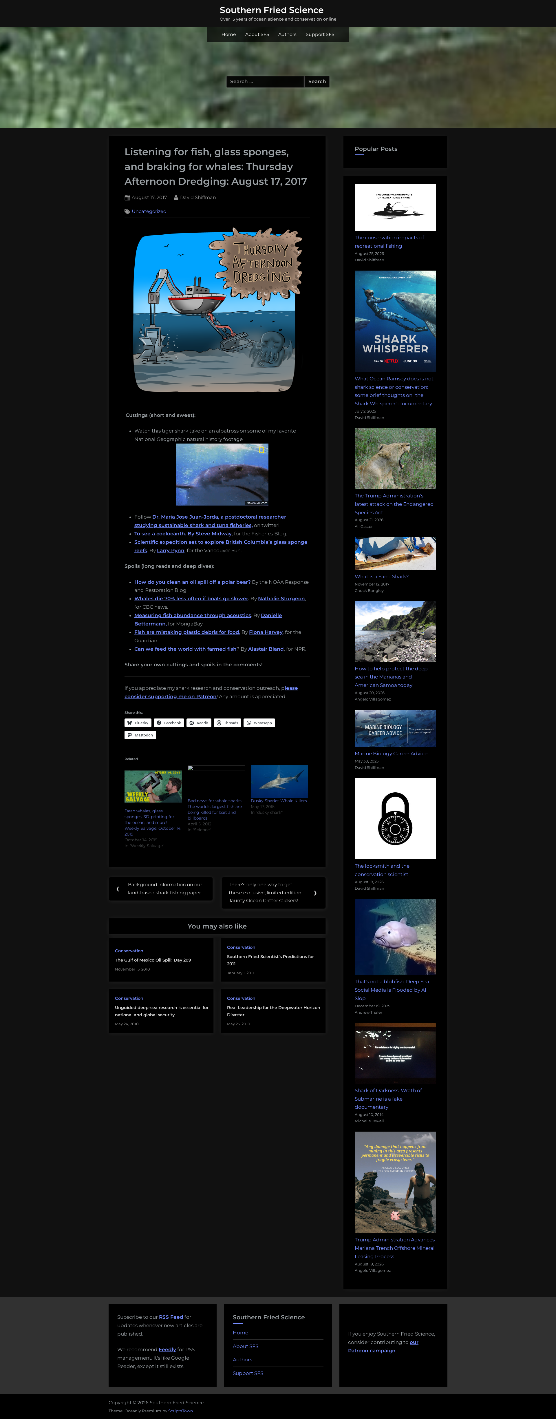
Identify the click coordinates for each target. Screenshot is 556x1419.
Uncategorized (149, 211)
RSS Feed (171, 1317)
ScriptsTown (180, 1411)
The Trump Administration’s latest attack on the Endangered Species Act (394, 504)
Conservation (129, 950)
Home (229, 34)
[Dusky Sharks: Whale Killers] (279, 781)
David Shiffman (198, 197)
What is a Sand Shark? (382, 576)
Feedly (167, 1349)
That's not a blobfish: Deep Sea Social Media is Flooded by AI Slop (392, 990)
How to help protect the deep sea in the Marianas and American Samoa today (391, 677)
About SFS (257, 34)
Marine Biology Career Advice (391, 753)
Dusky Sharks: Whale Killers (279, 800)
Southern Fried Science (272, 10)
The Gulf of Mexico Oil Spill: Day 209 (153, 960)
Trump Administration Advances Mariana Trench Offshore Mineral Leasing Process (395, 1248)
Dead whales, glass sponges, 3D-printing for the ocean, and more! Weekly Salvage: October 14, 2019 (153, 822)
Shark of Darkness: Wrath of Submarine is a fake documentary (388, 1099)
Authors (287, 34)
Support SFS (320, 34)
